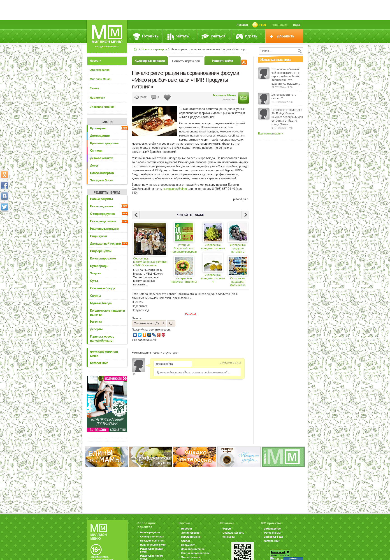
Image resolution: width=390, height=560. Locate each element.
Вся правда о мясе (103, 221)
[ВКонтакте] (135, 335)
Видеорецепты (100, 251)
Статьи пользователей (195, 553)
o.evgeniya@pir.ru (175, 188)
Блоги (107, 122)
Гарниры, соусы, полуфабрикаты (102, 338)
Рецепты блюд (107, 192)
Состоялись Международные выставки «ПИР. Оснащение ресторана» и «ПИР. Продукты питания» (150, 262)
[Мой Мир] (149, 335)
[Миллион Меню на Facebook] (4, 185)
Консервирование (103, 258)
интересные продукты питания (213, 246)
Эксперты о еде (191, 557)
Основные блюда (102, 288)
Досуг (94, 165)
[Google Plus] (158, 335)
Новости (95, 60)
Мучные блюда (100, 303)
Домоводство (100, 135)
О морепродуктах (102, 213)
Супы (94, 280)
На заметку (97, 97)
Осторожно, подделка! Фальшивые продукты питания (238, 282)
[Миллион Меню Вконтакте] (4, 196)
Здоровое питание (102, 107)
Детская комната (101, 158)
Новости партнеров (154, 49)
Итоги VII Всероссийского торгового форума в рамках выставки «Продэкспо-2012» (184, 248)
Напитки (96, 321)
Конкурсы (229, 536)
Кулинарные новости (150, 60)
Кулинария (97, 128)
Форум (227, 528)
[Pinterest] (163, 335)
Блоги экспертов (102, 173)
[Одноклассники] (144, 335)
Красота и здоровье (104, 143)
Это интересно (99, 70)
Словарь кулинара (152, 536)
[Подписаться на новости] (244, 61)
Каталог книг (99, 363)
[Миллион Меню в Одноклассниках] (4, 174)
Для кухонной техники (105, 243)
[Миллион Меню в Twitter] (4, 206)
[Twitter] (139, 335)
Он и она (96, 150)
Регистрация (279, 24)
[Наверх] (4, 226)
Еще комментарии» (270, 133)
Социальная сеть (233, 532)
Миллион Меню (100, 79)
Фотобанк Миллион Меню (104, 354)
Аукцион (242, 24)
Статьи (94, 88)
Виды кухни (98, 236)
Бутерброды (99, 266)
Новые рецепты (101, 199)
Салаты (95, 295)
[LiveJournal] (154, 335)
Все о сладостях (101, 206)
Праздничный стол (152, 540)
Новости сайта (222, 60)
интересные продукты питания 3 (184, 280)
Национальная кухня (104, 228)
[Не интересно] (171, 323)
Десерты (96, 329)
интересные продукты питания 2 (238, 248)
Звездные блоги (101, 180)
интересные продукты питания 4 (213, 278)
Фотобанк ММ (272, 532)
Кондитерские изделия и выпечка (107, 312)
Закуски (95, 273)
